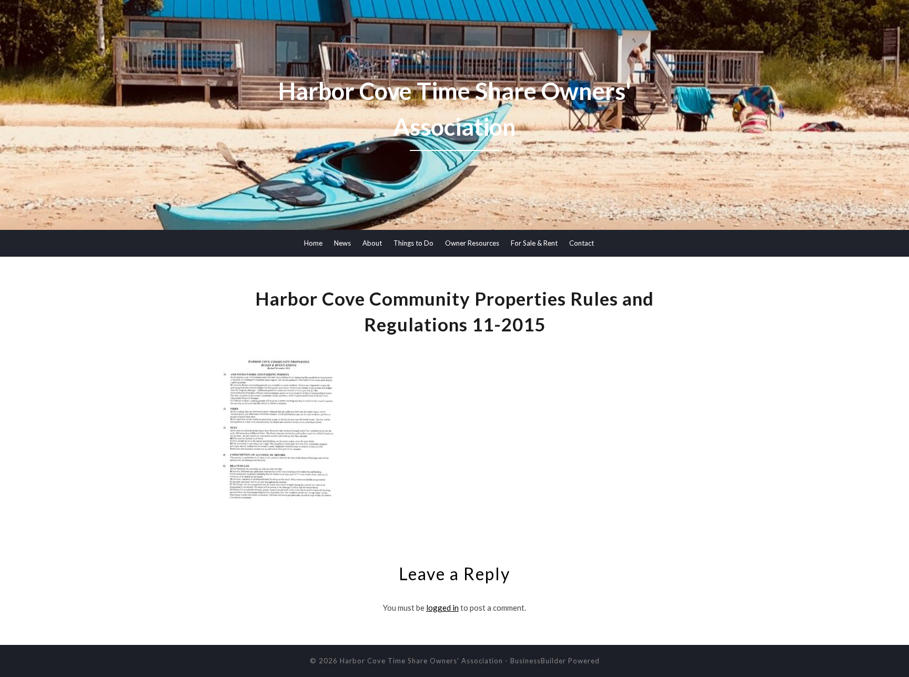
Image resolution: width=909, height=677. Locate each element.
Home (313, 243)
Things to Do (413, 243)
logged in (442, 607)
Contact (581, 243)
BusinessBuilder (538, 660)
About (372, 243)
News (342, 243)
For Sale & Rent (534, 243)
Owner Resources (472, 243)
